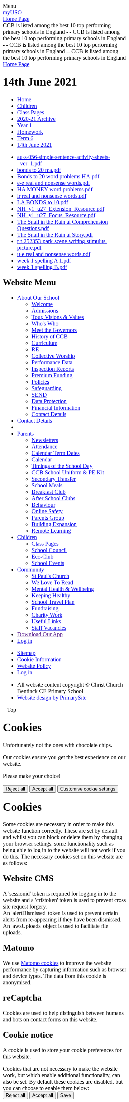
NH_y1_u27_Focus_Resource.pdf (56, 215)
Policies (40, 382)
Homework (30, 132)
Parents (25, 434)
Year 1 (24, 125)
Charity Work (47, 615)
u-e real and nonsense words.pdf (53, 254)
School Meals (47, 485)
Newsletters (45, 440)
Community (30, 569)
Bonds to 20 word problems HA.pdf (58, 176)
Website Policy (34, 666)
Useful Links (46, 621)
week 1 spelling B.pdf (42, 267)
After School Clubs (53, 498)
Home (24, 99)
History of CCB (50, 336)
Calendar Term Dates (56, 453)
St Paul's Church (50, 576)
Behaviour (43, 505)
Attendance (44, 446)
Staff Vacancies (49, 628)
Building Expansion (54, 524)
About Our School (38, 298)
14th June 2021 (34, 145)
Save (65, 1095)
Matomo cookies (39, 963)
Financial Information (56, 408)
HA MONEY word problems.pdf (54, 189)
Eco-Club (42, 557)
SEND (39, 395)
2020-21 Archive (36, 119)
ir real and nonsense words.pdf (51, 196)
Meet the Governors (54, 330)
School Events (48, 563)
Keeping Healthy (51, 595)
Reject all (15, 789)
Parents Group (48, 518)
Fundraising (45, 608)
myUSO (12, 12)
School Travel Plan (53, 602)
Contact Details (49, 414)
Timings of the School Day (62, 466)
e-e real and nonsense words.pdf (53, 183)
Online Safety (47, 511)
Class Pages (30, 112)
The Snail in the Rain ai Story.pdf (55, 235)
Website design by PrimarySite (51, 698)
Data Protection (49, 401)
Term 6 (25, 138)
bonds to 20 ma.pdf (39, 170)
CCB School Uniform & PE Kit (68, 472)
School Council (49, 550)
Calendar (42, 459)
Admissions (45, 311)
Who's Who (45, 323)
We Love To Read (52, 582)
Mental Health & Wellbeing (63, 589)
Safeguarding (47, 388)
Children (27, 106)
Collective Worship (53, 356)
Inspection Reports (53, 369)
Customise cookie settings (87, 789)
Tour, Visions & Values (58, 317)
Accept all (42, 789)
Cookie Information (39, 659)
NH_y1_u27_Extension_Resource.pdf (60, 209)
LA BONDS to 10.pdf (42, 202)
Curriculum (44, 343)
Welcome (42, 304)
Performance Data (52, 362)
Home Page (16, 19)
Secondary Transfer (54, 479)
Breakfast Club (49, 492)
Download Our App (40, 634)
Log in (24, 641)
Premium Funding (52, 375)
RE (35, 349)
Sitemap (26, 653)
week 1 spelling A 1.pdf (44, 261)
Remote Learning (51, 531)
